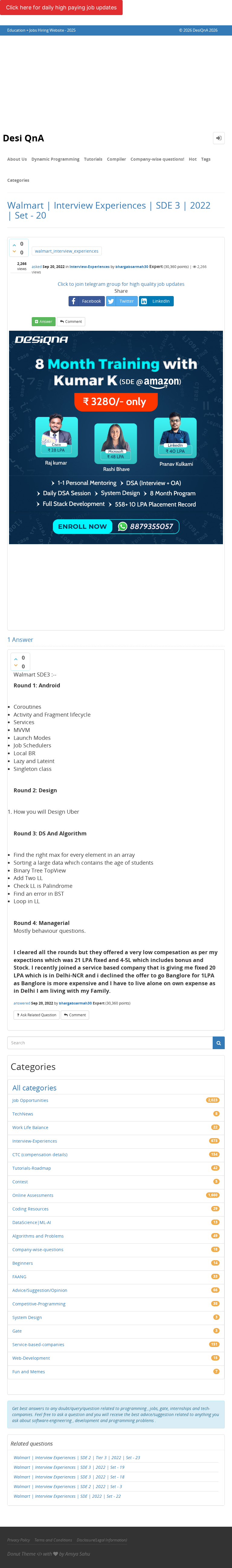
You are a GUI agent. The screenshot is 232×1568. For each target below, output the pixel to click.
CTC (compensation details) (39, 1154)
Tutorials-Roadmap (31, 1168)
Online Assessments (32, 1195)
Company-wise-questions (37, 1249)
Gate (17, 1331)
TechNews (22, 1114)
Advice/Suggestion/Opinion (39, 1290)
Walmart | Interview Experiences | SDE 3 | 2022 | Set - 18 (69, 1477)
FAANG (19, 1276)
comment (73, 321)
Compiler (116, 159)
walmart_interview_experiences (66, 251)
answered (22, 1003)
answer (46, 321)
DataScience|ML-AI (31, 1222)
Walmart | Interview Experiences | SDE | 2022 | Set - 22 (67, 1496)
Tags (206, 159)
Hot (193, 159)
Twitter (127, 301)
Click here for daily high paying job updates (61, 7)
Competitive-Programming (39, 1304)
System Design (27, 1317)
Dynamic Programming (55, 159)
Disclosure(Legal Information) (102, 1540)
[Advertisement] (116, 81)
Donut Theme (21, 1554)
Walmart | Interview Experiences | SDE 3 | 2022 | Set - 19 (69, 1467)
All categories (34, 1088)
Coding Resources (30, 1209)
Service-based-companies (38, 1344)
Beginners (22, 1263)
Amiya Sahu (77, 1554)
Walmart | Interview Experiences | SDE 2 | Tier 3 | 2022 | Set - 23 (77, 1457)
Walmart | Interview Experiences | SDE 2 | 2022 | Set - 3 (68, 1486)
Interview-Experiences (89, 266)
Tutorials (93, 159)
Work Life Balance (30, 1127)
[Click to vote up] (14, 245)
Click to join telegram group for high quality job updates (121, 284)
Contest (20, 1182)
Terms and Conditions (53, 1540)
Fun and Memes (28, 1371)
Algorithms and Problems (38, 1236)
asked (37, 266)
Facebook (91, 301)
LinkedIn (161, 301)
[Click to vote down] (14, 251)
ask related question (38, 1014)
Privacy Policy (18, 1540)
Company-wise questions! (157, 159)
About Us (17, 159)
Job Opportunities (30, 1100)
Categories (18, 180)
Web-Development (31, 1358)
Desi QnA (23, 138)
